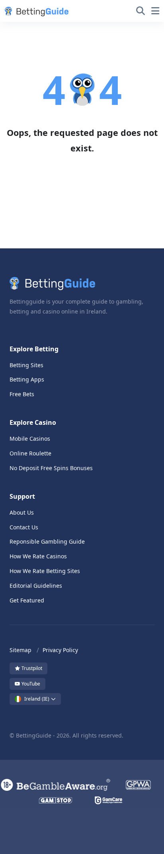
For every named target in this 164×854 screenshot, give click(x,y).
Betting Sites (26, 365)
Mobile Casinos (30, 438)
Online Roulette (30, 453)
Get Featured (27, 600)
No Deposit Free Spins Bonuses (51, 468)
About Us (22, 512)
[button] (35, 11)
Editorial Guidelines (36, 585)
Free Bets (22, 394)
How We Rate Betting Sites (45, 571)
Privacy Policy (60, 650)
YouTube (30, 683)
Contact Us (24, 527)
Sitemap (20, 650)
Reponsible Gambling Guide (47, 541)
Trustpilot (31, 668)
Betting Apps (27, 379)
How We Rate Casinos (38, 556)
